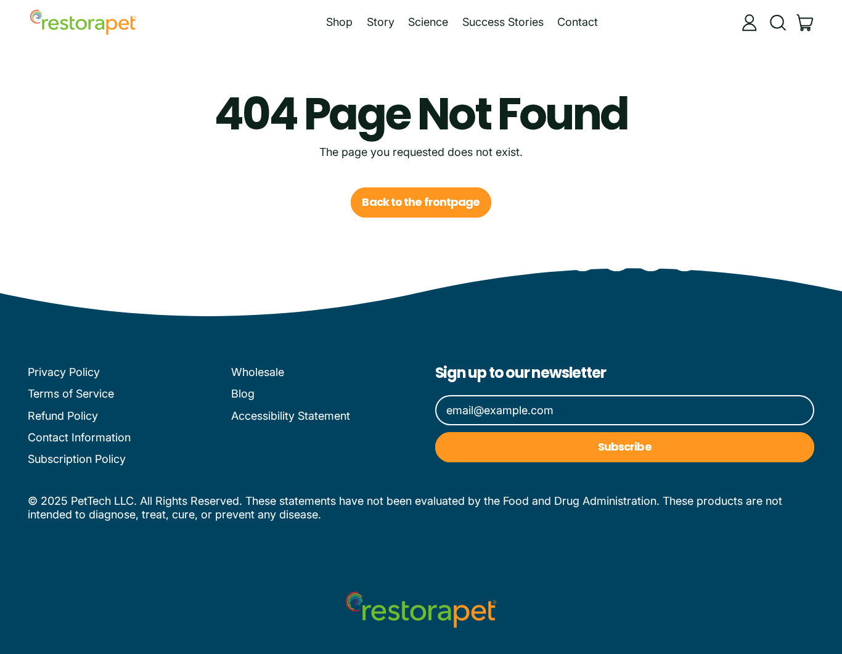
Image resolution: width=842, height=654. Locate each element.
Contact (577, 21)
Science (428, 21)
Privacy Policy (64, 372)
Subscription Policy (77, 458)
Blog (243, 393)
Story (380, 21)
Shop (339, 21)
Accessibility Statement (290, 415)
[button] (777, 23)
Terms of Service (71, 393)
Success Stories (503, 21)
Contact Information (79, 437)
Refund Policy (63, 415)
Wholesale (257, 372)
